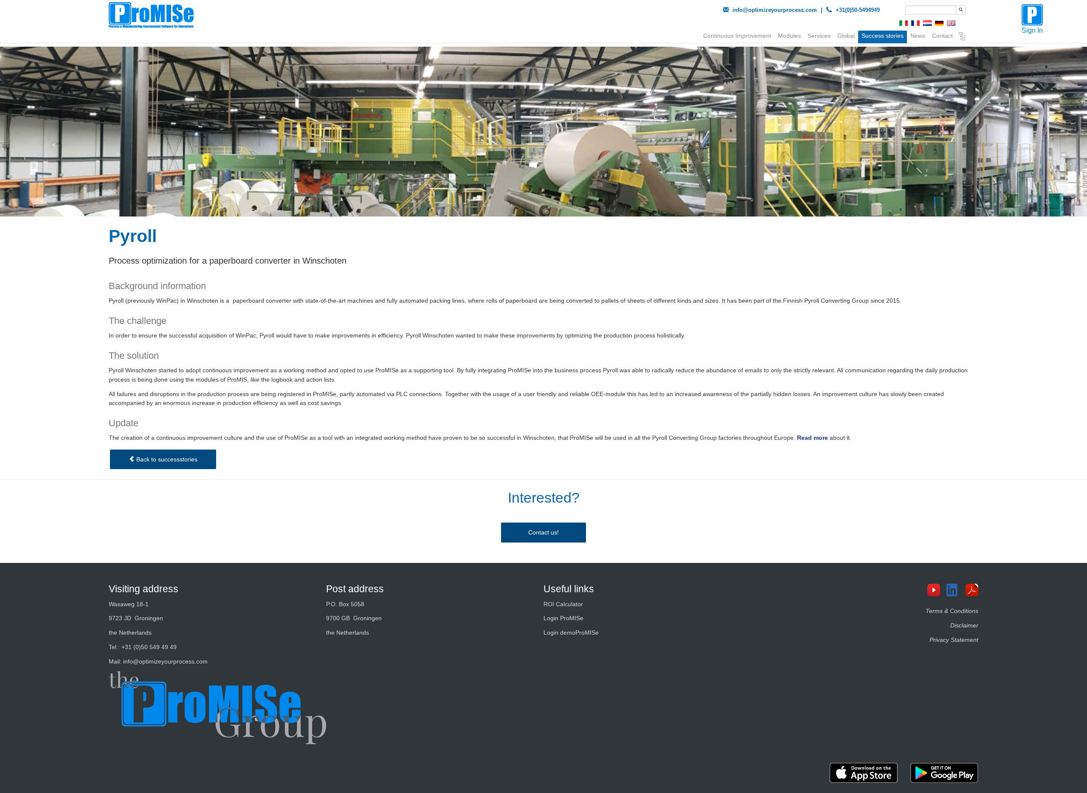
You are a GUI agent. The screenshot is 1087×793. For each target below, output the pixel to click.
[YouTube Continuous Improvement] (936, 590)
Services (819, 35)
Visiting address (143, 588)
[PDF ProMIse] (975, 590)
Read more (812, 437)
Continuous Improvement (737, 35)
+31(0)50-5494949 (858, 10)
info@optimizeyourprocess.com (774, 10)
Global (846, 35)
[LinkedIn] (956, 590)
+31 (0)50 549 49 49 (149, 647)
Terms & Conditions (952, 610)
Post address (355, 588)
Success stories (883, 35)
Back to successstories (166, 459)
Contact (942, 35)
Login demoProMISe (571, 632)
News (917, 35)
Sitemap (962, 37)
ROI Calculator (563, 604)
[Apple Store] (864, 773)
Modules (789, 35)
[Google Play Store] (944, 773)
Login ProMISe (563, 618)
